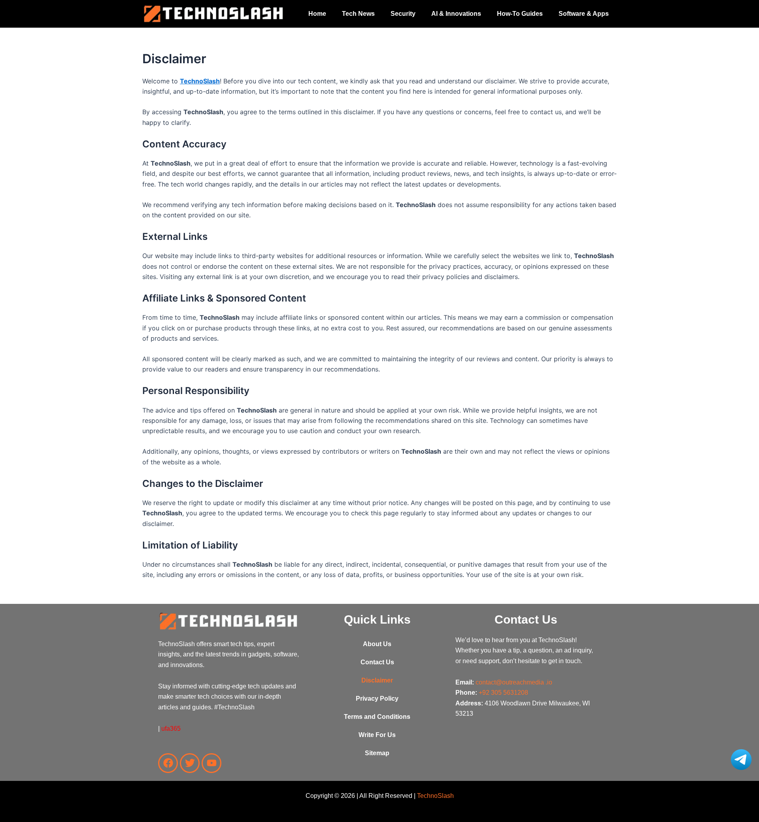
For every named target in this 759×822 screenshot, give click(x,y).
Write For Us (377, 735)
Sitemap (377, 753)
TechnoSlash (200, 81)
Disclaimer (377, 680)
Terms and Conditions (377, 716)
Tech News (358, 13)
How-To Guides (520, 13)
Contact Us (377, 662)
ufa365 (171, 728)
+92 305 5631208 (503, 692)
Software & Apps (584, 13)
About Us (377, 644)
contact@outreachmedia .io (514, 682)
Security (403, 13)
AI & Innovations (456, 13)
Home (317, 13)
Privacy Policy (377, 698)
